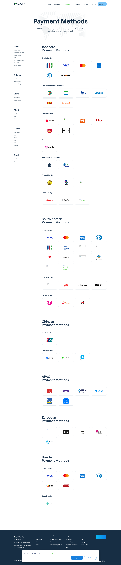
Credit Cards (17, 50)
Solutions (57, 4)
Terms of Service (18, 560)
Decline (90, 558)
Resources (77, 4)
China (16, 94)
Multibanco (17, 137)
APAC (16, 110)
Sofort (15, 142)
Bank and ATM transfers (20, 60)
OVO (15, 116)
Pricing (86, 4)
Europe (17, 129)
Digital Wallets (17, 55)
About (50, 4)
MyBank (16, 145)
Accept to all (77, 558)
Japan (16, 46)
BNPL (15, 57)
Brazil (16, 155)
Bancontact (17, 132)
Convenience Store (19, 52)
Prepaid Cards (17, 62)
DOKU (15, 114)
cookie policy (53, 554)
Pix (14, 161)
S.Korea (17, 75)
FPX (15, 119)
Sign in (94, 4)
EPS (15, 140)
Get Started (102, 4)
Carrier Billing (17, 65)
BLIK (15, 135)
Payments (67, 4)
